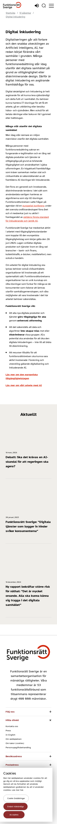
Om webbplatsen (14, 739)
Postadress (12, 764)
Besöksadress (14, 756)
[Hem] (12, 5)
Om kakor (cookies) (15, 743)
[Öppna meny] (51, 6)
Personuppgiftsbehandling (18, 747)
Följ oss (10, 711)
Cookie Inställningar (16, 798)
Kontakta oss (12, 726)
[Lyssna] (37, 6)
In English (10, 735)
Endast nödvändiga (15, 806)
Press (8, 730)
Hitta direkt (12, 720)
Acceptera (14, 815)
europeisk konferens (33, 205)
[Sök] (44, 6)
